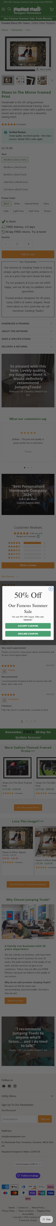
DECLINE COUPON (28, 633)
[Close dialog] (51, 589)
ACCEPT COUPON (28, 625)
